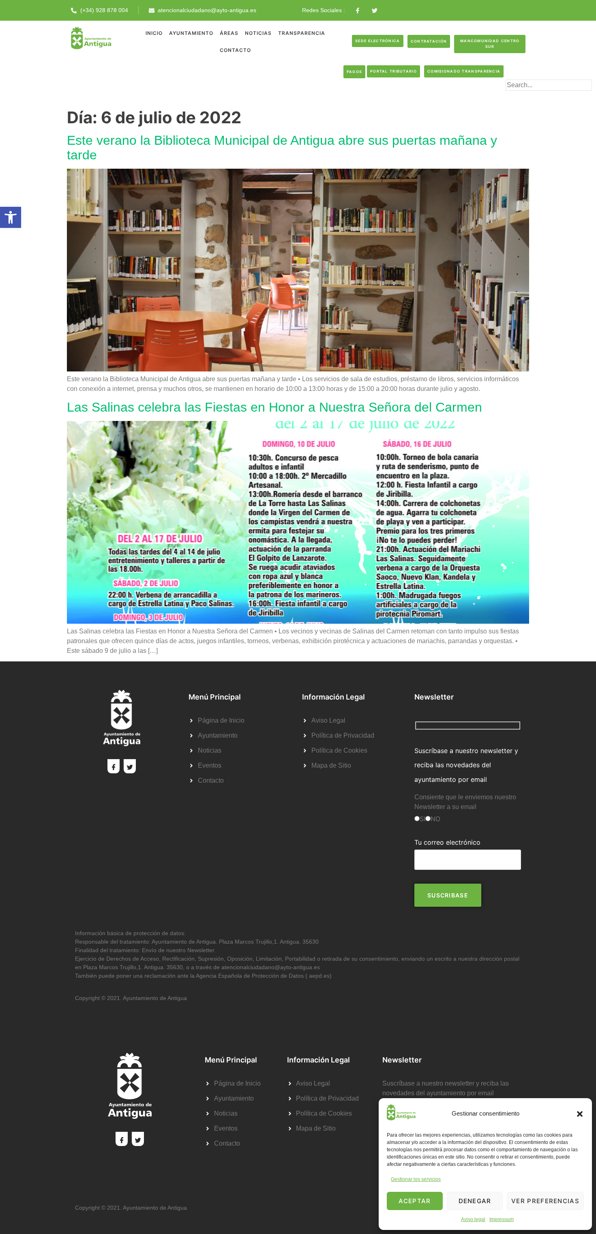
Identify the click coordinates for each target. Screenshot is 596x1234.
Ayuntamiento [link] (191, 33)
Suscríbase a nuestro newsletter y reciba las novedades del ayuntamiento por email (466, 765)
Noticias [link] (258, 33)
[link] (10, 217)
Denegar (475, 1201)
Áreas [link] (229, 33)
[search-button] (519, 98)
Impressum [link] (501, 1219)
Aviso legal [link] (473, 1219)
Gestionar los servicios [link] (416, 1179)
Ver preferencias (545, 1201)
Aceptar (415, 1201)
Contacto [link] (235, 50)
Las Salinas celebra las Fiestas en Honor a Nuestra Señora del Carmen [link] (274, 407)
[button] (580, 1114)
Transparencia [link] (301, 33)
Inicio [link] (154, 33)
